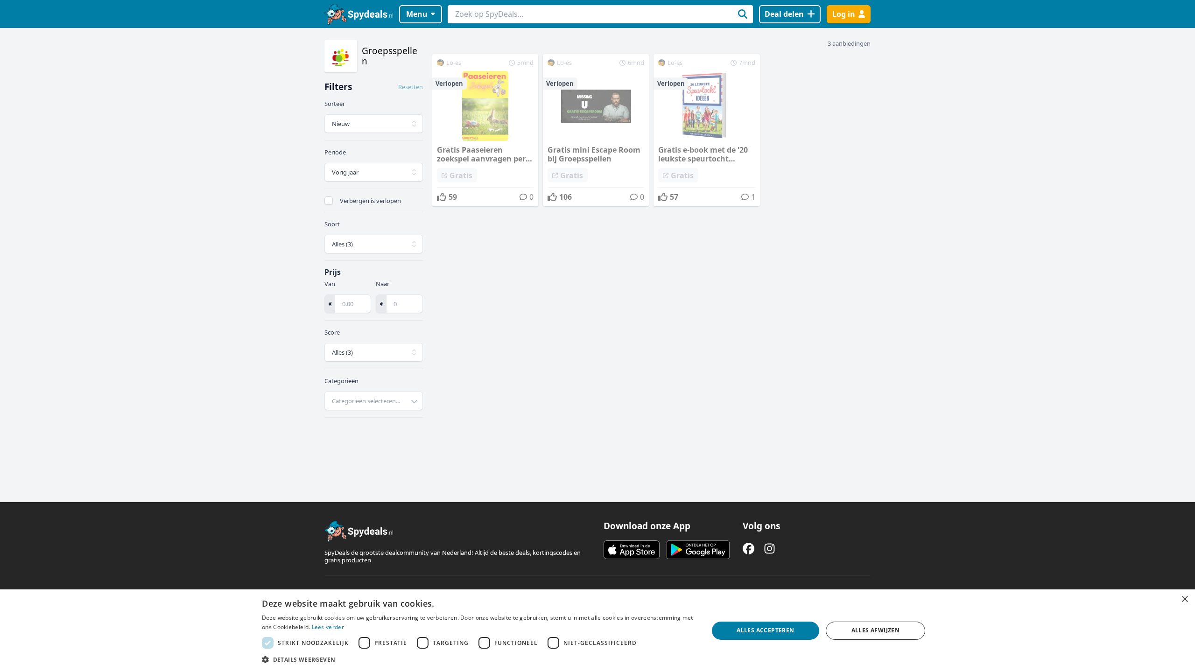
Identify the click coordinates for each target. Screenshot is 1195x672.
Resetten (410, 87)
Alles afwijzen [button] (875, 630)
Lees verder (328, 627)
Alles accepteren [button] (765, 630)
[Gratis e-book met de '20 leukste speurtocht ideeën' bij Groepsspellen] (706, 130)
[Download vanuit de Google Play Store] (698, 549)
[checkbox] (328, 200)
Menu (417, 14)
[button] (478, 659)
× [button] (1184, 599)
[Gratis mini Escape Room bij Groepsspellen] (596, 130)
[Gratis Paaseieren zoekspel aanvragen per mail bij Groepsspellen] (485, 130)
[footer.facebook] (748, 548)
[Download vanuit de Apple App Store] (632, 549)
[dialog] (597, 630)
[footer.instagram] (769, 548)
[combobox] (373, 401)
